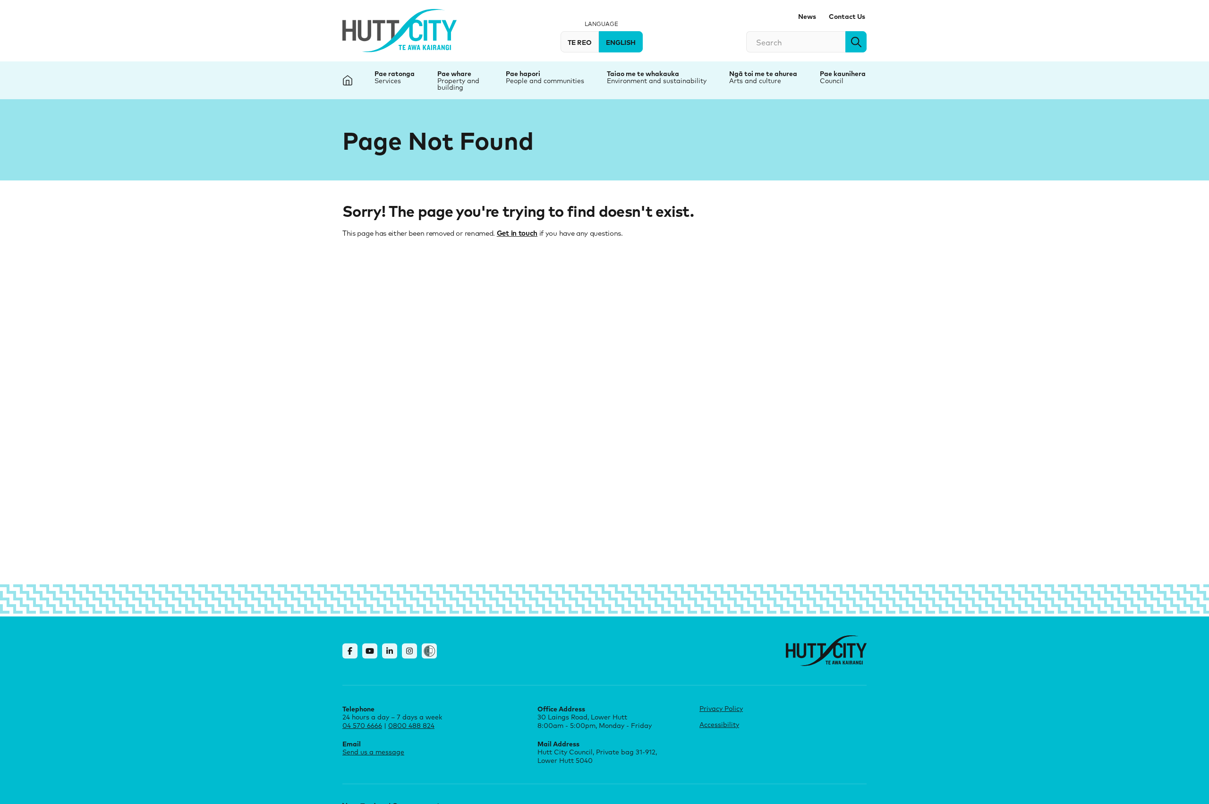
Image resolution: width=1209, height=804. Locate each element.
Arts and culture (755, 80)
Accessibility (719, 724)
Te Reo (580, 42)
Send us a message (373, 751)
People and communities (545, 80)
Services (388, 80)
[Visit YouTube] (369, 651)
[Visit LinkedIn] (389, 651)
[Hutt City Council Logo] (399, 30)
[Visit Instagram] (409, 651)
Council (831, 80)
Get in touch (517, 233)
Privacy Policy (721, 708)
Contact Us (847, 16)
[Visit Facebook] (350, 651)
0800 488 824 (411, 725)
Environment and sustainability (657, 80)
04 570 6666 (362, 725)
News (807, 16)
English (621, 42)
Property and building (458, 84)
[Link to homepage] (826, 650)
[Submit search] (856, 41)
